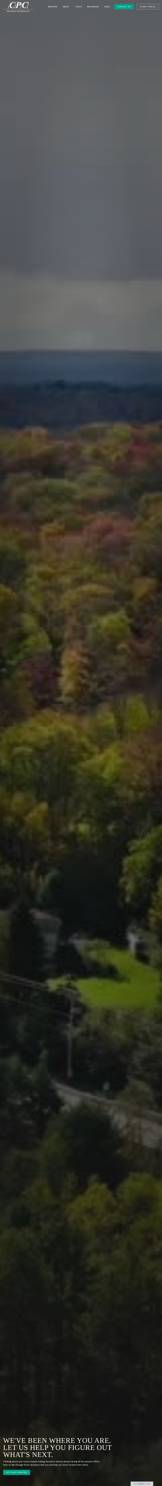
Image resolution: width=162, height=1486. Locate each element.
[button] (53, 6)
